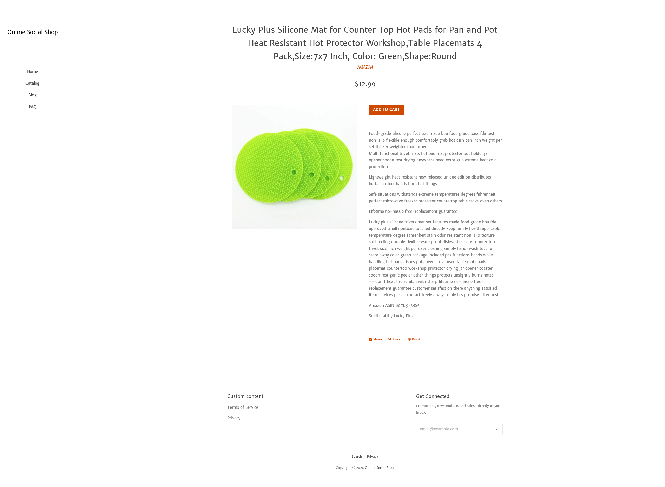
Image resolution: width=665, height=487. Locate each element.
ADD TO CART (386, 109)
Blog (32, 95)
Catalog (32, 83)
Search (357, 456)
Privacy (372, 456)
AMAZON (365, 67)
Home (32, 71)
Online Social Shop (379, 468)
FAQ (32, 106)
